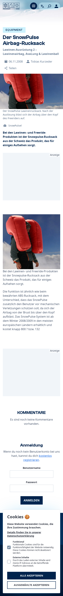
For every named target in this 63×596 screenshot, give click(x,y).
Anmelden (32, 500)
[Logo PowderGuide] (11, 6)
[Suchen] (49, 6)
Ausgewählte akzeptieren (31, 585)
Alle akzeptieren (31, 575)
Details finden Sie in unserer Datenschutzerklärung (24, 534)
